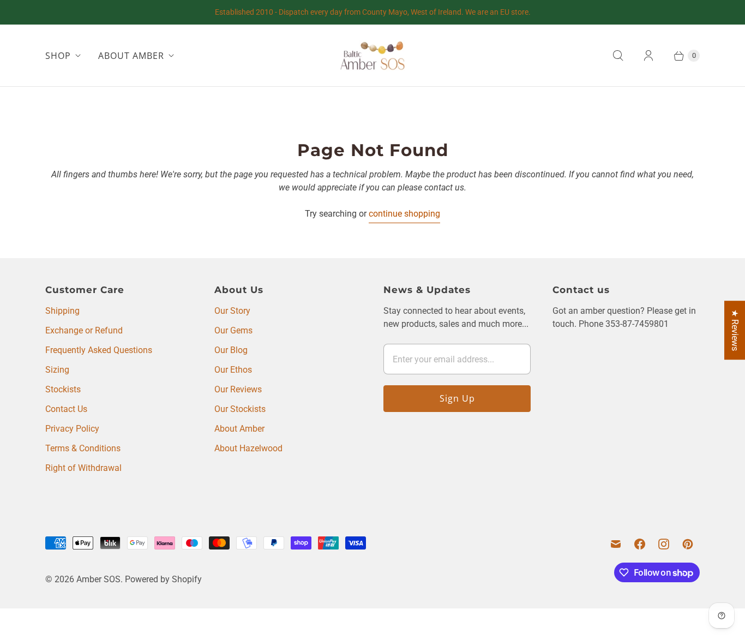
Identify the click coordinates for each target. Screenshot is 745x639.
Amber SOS (98, 579)
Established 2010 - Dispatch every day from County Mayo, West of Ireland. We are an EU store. (373, 12)
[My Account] (648, 56)
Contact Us (66, 409)
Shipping (62, 311)
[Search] (618, 56)
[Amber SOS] (372, 55)
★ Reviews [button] (735, 330)
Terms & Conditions (83, 448)
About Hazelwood (248, 448)
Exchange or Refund (84, 330)
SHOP (58, 56)
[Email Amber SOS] (616, 544)
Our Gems (233, 330)
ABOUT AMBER (131, 56)
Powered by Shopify (163, 579)
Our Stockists (240, 409)
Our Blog (231, 350)
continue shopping (404, 213)
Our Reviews (238, 389)
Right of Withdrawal (83, 468)
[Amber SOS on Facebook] (640, 544)
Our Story (232, 311)
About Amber (239, 428)
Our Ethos (233, 370)
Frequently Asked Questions (98, 350)
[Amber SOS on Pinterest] (688, 544)
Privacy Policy (72, 428)
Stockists (63, 389)
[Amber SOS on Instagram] (664, 544)
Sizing (57, 370)
